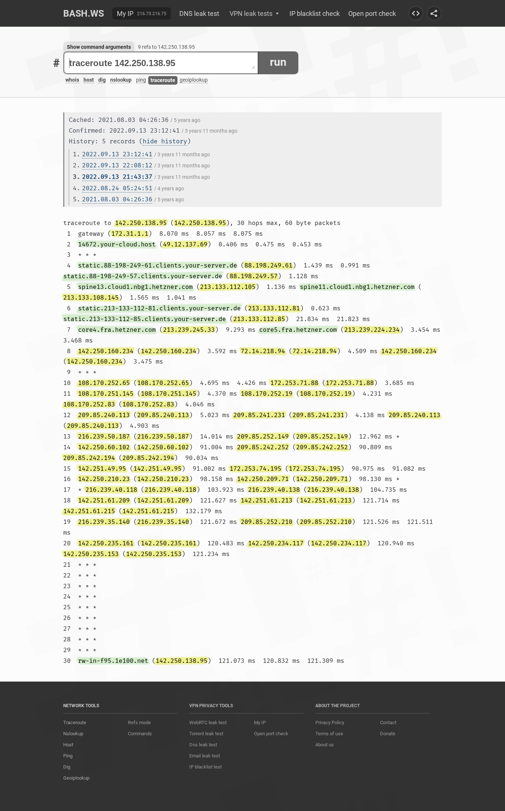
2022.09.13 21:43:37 (117, 177)
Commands (140, 733)
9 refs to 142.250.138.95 (166, 47)
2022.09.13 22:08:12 (117, 165)
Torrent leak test (206, 733)
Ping (67, 756)
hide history (165, 141)
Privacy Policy (329, 722)
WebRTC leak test (208, 722)
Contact (388, 722)
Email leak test (204, 756)
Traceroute (74, 722)
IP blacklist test (205, 767)
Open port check (372, 13)
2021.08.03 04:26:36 (117, 199)
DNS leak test (199, 13)
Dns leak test (203, 744)
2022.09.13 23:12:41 (117, 154)
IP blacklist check (314, 13)
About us (324, 744)
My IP (125, 13)
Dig (66, 767)
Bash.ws (83, 13)
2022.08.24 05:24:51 (117, 188)
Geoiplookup (76, 778)
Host (68, 744)
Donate (387, 733)
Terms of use (329, 733)
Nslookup (73, 733)
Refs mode (139, 722)
